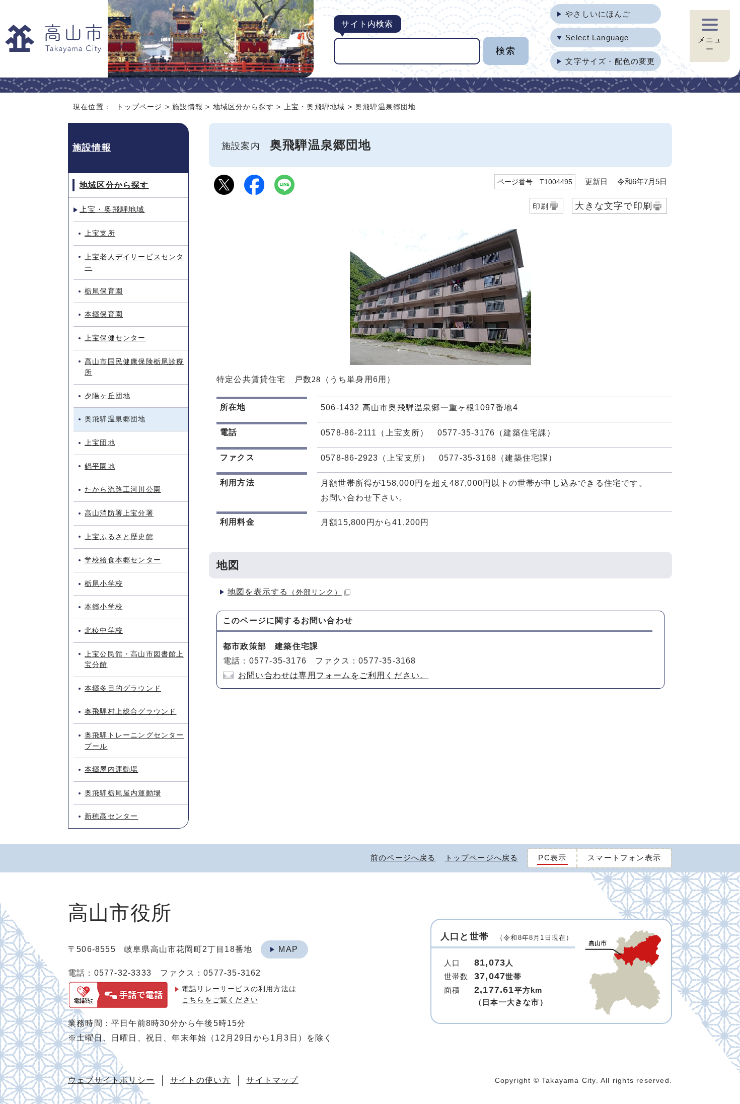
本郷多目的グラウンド (123, 688)
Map (288, 949)
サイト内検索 (367, 24)
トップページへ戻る (482, 857)
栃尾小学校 (104, 583)
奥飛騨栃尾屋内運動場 (123, 793)
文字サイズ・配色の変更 (610, 61)
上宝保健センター (115, 338)
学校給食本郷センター (123, 560)
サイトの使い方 (200, 1080)
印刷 (541, 206)
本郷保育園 (104, 314)
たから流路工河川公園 (123, 489)
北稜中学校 (104, 630)
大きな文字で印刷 (613, 205)
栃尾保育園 (104, 291)
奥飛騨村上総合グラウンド (130, 711)
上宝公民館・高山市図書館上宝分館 (134, 659)
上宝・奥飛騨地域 (314, 107)
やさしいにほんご (597, 14)
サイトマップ (272, 1080)
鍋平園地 (100, 466)
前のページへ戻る (403, 857)
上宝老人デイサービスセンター (134, 262)
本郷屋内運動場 (111, 769)
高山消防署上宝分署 (119, 513)
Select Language (597, 37)
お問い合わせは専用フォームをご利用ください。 (333, 675)
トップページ (139, 107)
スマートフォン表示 (624, 857)
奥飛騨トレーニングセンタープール (134, 740)
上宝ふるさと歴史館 (119, 537)
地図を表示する (285, 591)
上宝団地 (100, 442)
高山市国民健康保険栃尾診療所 (134, 367)
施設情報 (187, 107)
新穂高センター (111, 816)
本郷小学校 (104, 607)
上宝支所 (100, 233)
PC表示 (552, 857)
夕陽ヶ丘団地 (107, 396)
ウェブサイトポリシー (111, 1080)
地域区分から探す (243, 107)
